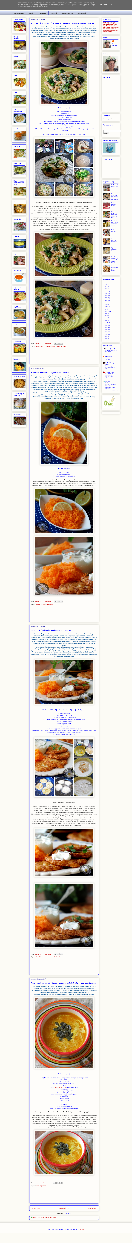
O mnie (31, 13)
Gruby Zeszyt (108, 356)
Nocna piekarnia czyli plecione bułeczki (114, 268)
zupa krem (43, 1185)
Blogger (82, 1229)
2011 (106, 336)
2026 (106, 282)
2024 (106, 284)
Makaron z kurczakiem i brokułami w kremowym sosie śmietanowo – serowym (62, 23)
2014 (106, 329)
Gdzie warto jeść (67, 13)
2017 (106, 300)
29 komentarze (47, 954)
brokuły (38, 346)
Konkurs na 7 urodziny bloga (114, 185)
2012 (106, 334)
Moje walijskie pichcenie (111, 348)
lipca (106, 308)
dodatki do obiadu (41, 604)
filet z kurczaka (45, 346)
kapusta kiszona (44, 957)
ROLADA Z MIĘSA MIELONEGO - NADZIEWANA (109, 375)
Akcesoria (54, 13)
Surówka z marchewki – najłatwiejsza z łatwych (50, 372)
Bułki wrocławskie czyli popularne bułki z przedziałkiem (114, 196)
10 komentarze (47, 601)
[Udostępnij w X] (59, 344)
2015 (106, 327)
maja (106, 313)
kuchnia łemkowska (55, 957)
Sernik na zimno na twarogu (113, 204)
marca (106, 318)
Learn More (104, 5)
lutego (106, 320)
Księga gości (82, 13)
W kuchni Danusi (109, 372)
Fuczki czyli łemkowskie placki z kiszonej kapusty (51, 630)
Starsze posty (92, 1208)
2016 (106, 325)
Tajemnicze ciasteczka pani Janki (114, 249)
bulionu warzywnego (60, 1087)
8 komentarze (46, 1183)
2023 (106, 286)
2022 (106, 288)
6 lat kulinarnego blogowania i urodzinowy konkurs (114, 214)
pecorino (63, 346)
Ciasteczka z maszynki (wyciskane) (114, 240)
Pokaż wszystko (115, 390)
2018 (106, 298)
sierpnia (107, 306)
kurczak (52, 346)
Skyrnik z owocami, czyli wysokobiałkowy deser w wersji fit (114, 259)
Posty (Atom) (67, 1213)
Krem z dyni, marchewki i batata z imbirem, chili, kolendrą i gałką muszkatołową (63, 983)
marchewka (50, 604)
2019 (106, 295)
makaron (57, 346)
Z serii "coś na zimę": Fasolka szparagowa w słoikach (114, 223)
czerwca (107, 311)
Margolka (107, 381)
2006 (106, 339)
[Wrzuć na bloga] (57, 344)
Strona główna (19, 13)
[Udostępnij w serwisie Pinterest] (62, 344)
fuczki (38, 957)
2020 (106, 293)
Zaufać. (107, 358)
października (108, 302)
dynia (37, 1185)
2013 (106, 332)
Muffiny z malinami (113, 230)
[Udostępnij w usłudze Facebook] (60, 344)
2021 (106, 291)
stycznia (107, 322)
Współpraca (42, 13)
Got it (112, 5)
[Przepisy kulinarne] (109, 407)
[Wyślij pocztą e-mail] (55, 344)
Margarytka (38, 343)
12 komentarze (47, 343)
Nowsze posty (35, 1208)
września (107, 304)
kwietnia (107, 315)
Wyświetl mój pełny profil (115, 44)
